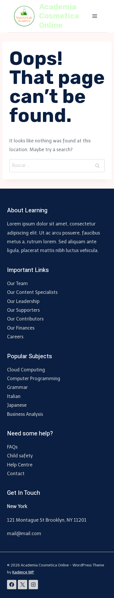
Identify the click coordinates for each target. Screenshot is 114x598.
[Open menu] (94, 15)
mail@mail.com (24, 533)
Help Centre (19, 465)
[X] (22, 584)
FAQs (12, 447)
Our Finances (20, 328)
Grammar (17, 387)
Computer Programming (33, 378)
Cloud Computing (26, 370)
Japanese (17, 405)
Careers (15, 337)
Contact (16, 473)
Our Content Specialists (32, 292)
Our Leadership (23, 301)
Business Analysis (25, 414)
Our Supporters (23, 310)
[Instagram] (33, 584)
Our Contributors (25, 319)
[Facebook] (11, 584)
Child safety (20, 456)
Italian (13, 396)
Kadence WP (23, 572)
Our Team (17, 283)
